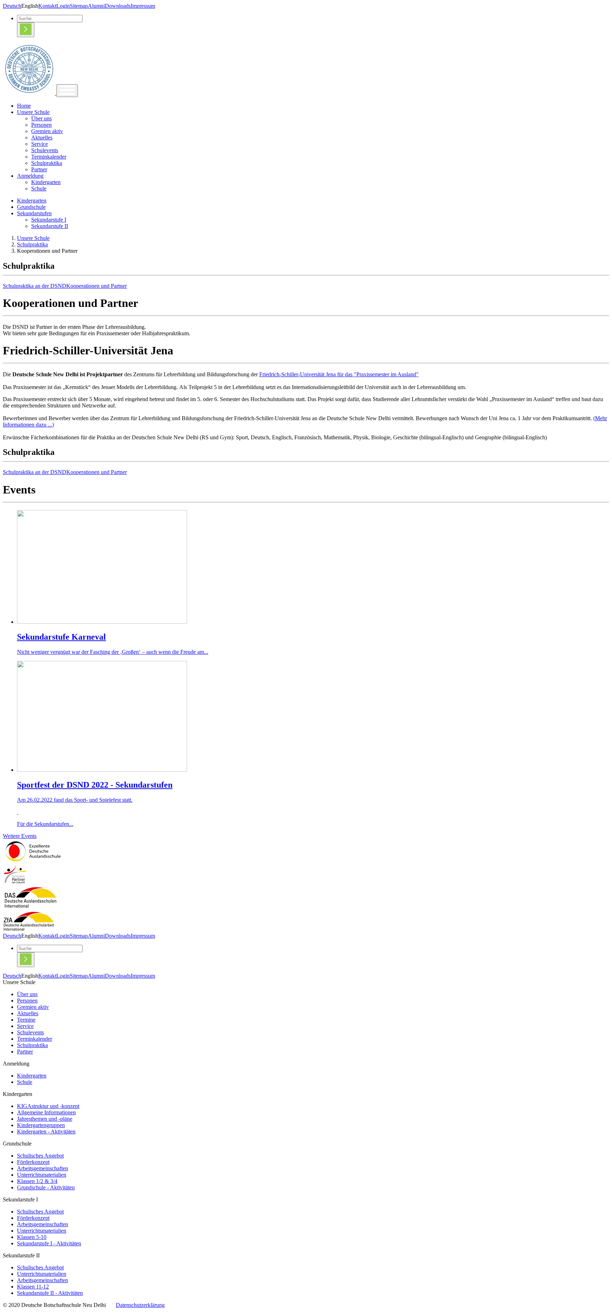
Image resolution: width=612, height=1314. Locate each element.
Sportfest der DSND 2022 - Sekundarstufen (94, 784)
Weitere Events (19, 836)
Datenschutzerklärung (140, 1305)
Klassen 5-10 (31, 1237)
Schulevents (44, 150)
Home (24, 106)
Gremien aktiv (47, 131)
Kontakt (47, 6)
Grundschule (31, 207)
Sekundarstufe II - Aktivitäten (50, 1293)
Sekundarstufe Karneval (61, 636)
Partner (39, 169)
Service (39, 144)
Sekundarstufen (34, 213)
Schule (38, 188)
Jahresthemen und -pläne (44, 1119)
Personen (41, 125)
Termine (26, 1020)
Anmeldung (30, 176)
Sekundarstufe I (48, 220)
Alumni (96, 6)
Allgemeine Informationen (46, 1112)
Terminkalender (48, 157)
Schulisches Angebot (40, 1156)
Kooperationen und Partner (96, 286)
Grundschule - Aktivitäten (46, 1187)
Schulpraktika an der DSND (34, 286)
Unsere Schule (33, 112)
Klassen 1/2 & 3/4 (37, 1181)
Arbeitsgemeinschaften (42, 1168)
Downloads (118, 6)
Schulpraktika (46, 163)
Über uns (41, 118)
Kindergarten (46, 182)
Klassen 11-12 (33, 1287)
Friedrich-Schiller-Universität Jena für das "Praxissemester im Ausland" (339, 374)
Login (63, 6)
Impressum (143, 6)
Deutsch (12, 6)
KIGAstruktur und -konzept (48, 1106)
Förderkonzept (33, 1162)
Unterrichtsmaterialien (41, 1175)
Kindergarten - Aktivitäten (46, 1132)
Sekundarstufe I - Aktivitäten (49, 1243)
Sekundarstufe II (49, 226)
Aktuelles (41, 138)
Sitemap (79, 6)
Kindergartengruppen (41, 1125)
